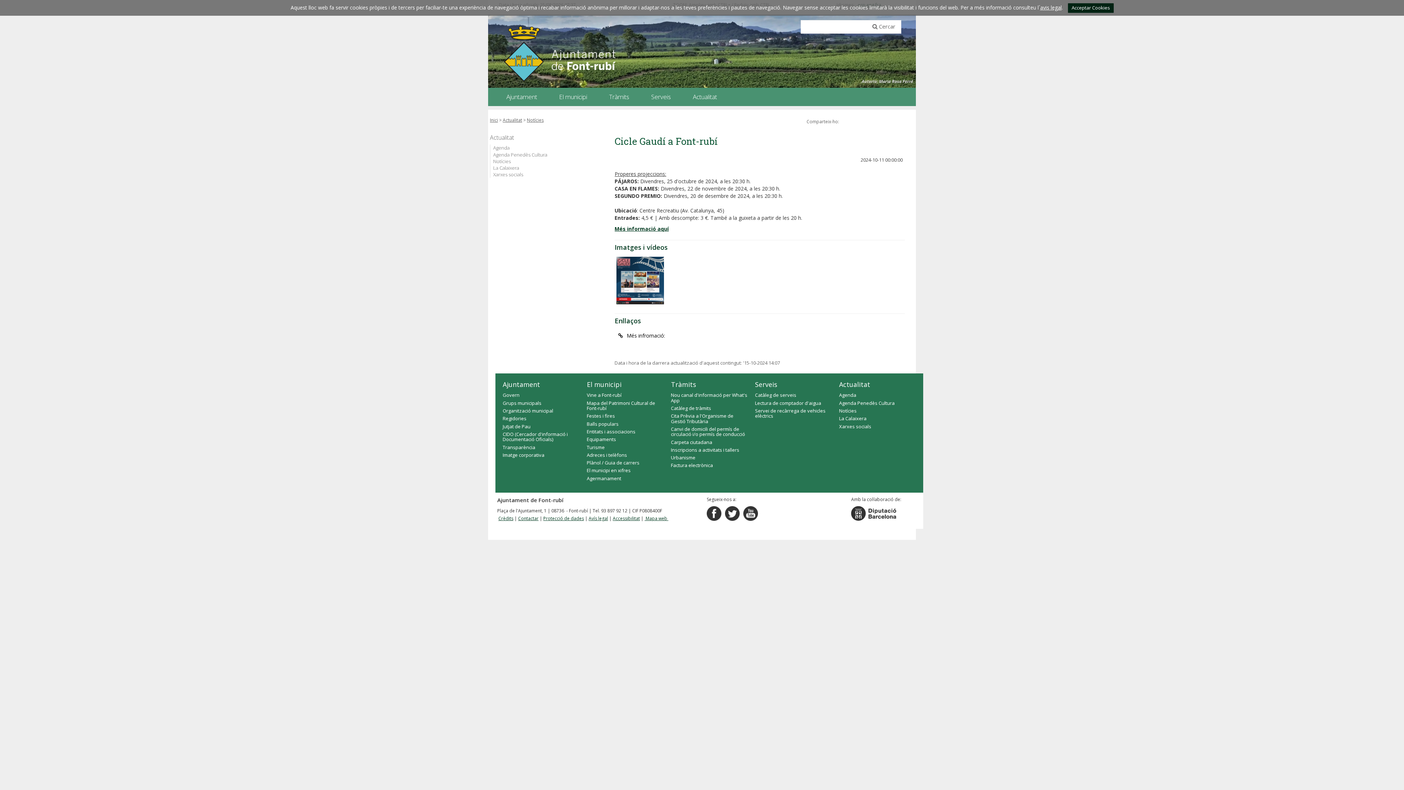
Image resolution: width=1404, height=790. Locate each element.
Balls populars (603, 424)
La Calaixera (506, 168)
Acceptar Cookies (1091, 7)
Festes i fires (601, 416)
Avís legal (598, 518)
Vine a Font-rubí (604, 395)
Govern (511, 395)
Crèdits (505, 518)
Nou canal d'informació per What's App (709, 397)
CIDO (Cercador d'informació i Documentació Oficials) (535, 437)
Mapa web (656, 518)
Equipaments (601, 439)
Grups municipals (522, 403)
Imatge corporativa (523, 455)
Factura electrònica (692, 465)
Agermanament (604, 478)
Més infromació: (646, 335)
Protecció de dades (563, 518)
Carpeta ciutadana (691, 442)
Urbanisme (683, 457)
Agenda (501, 147)
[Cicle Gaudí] (640, 280)
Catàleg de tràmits (691, 408)
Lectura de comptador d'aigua (788, 403)
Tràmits (683, 384)
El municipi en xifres (609, 470)
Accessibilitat (626, 518)
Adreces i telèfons (607, 455)
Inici (494, 120)
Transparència (519, 447)
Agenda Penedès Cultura (520, 154)
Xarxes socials (508, 174)
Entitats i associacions (611, 431)
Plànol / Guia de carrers (613, 462)
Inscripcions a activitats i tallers (705, 450)
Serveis (766, 384)
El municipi (604, 384)
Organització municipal (528, 410)
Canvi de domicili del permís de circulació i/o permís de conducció (708, 431)
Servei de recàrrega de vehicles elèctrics (790, 413)
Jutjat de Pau (517, 426)
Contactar (528, 518)
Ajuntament (521, 384)
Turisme (596, 447)
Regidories (514, 418)
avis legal (1051, 7)
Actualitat (512, 120)
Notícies (535, 120)
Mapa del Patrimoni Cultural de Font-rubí (621, 405)
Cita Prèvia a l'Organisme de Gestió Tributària (702, 418)
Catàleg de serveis (775, 395)
